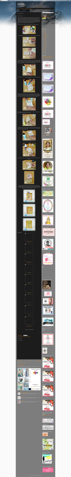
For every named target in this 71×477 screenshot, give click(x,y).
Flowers (29, 304)
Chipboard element (29, 326)
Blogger (40, 475)
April (44, 44)
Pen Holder (29, 252)
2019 (44, 32)
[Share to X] (25, 335)
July (44, 39)
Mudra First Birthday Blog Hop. (25, 392)
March (45, 45)
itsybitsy (27, 336)
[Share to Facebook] (26, 335)
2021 (44, 30)
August (45, 38)
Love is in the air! (23, 400)
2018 (44, 33)
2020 (44, 31)
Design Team (22, 8)
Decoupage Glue (29, 262)
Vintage (30, 336)
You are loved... (23, 396)
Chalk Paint (29, 293)
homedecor (24, 336)
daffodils (20, 4)
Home (18, 8)
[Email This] (23, 335)
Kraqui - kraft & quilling (28, 8)
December (45, 34)
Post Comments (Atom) (24, 362)
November (45, 35)
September (45, 37)
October (45, 36)
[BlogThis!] (24, 335)
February (45, 46)
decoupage (21, 336)
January (45, 47)
